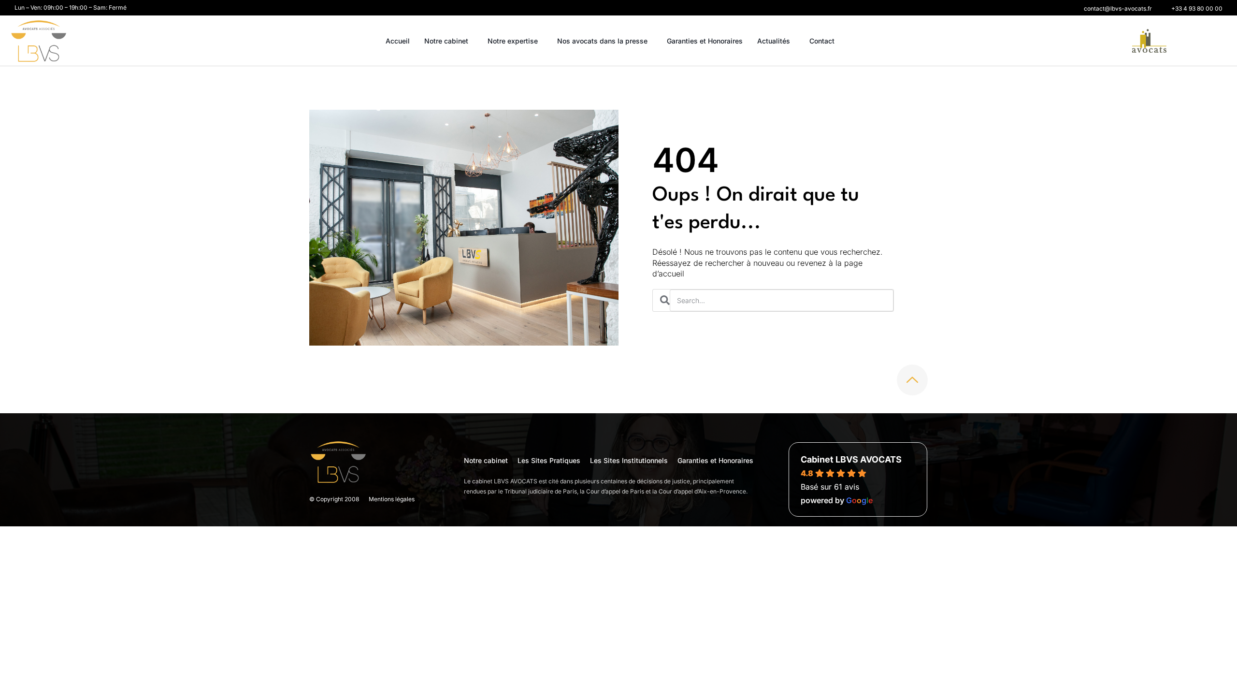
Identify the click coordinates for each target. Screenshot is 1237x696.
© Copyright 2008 (334, 499)
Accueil (398, 41)
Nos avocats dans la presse (602, 41)
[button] (1118, 8)
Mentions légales (392, 499)
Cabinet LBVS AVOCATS (851, 459)
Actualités (773, 41)
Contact (821, 41)
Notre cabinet (446, 41)
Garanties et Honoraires (705, 41)
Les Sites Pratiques (549, 460)
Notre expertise (513, 41)
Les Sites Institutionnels (629, 460)
